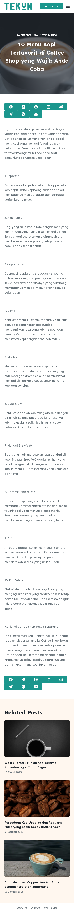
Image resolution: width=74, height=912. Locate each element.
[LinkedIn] (48, 106)
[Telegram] (10, 114)
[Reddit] (61, 106)
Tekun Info (49, 35)
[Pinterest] (36, 106)
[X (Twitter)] (23, 106)
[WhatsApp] (23, 114)
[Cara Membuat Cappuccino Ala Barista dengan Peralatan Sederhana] (37, 858)
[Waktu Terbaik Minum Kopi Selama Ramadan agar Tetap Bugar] (37, 738)
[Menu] (68, 6)
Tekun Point (51, 6)
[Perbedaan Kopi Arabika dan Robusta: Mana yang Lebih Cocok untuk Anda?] (37, 798)
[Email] (36, 114)
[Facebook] (10, 106)
